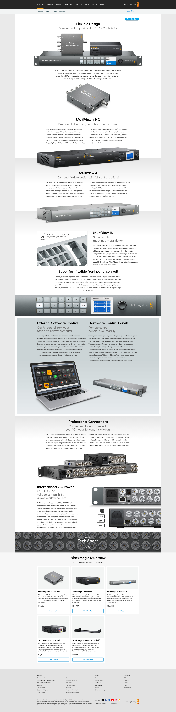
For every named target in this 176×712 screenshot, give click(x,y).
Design (55, 11)
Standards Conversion (72, 678)
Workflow (48, 11)
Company (78, 4)
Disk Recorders (41, 687)
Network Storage (70, 685)
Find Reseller (132, 19)
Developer (68, 4)
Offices (126, 678)
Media (87, 4)
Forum (102, 4)
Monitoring (69, 682)
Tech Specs (62, 11)
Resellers (50, 4)
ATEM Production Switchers (44, 682)
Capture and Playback (42, 690)
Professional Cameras (42, 678)
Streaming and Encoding (72, 692)
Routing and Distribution (72, 690)
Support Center (99, 680)
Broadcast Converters (71, 680)
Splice (94, 4)
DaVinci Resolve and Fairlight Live (45, 680)
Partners (126, 682)
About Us (126, 680)
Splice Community (100, 690)
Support (59, 4)
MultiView (40, 11)
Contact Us (98, 682)
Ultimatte (39, 685)
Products (40, 4)
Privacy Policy (127, 687)
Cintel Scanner (41, 692)
